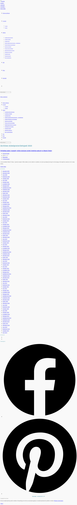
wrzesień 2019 (6, 320)
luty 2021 (5, 289)
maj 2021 (5, 283)
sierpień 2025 (6, 191)
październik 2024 (7, 208)
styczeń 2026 (6, 182)
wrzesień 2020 (6, 298)
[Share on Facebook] (40, 417)
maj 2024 (5, 217)
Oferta (4, 110)
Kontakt (4, 137)
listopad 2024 (6, 206)
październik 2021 (7, 274)
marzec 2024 (6, 221)
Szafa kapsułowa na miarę (10, 125)
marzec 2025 (6, 199)
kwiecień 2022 (6, 263)
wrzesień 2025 (6, 189)
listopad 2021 (6, 272)
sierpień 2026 (6, 171)
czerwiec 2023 (6, 237)
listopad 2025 (6, 186)
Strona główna (6, 103)
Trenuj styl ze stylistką (10, 123)
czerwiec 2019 (6, 325)
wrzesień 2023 (6, 232)
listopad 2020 (6, 294)
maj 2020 (5, 305)
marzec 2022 (6, 265)
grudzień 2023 (6, 226)
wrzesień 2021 (6, 276)
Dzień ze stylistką (8, 121)
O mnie (4, 104)
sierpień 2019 (6, 322)
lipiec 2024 (5, 213)
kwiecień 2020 (6, 307)
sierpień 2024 (6, 211)
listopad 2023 (6, 228)
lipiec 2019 (5, 323)
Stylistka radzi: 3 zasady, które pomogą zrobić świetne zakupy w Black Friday (26, 150)
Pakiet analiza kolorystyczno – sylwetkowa (14, 117)
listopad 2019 (6, 316)
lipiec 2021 (5, 279)
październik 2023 (7, 230)
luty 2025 (5, 200)
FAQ (3, 134)
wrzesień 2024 (6, 210)
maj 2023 (5, 239)
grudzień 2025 (6, 184)
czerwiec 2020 (6, 303)
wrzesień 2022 (6, 254)
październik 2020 (7, 296)
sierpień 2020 (6, 300)
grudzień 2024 (6, 204)
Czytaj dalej (3, 167)
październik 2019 (7, 318)
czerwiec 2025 (6, 195)
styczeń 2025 (6, 202)
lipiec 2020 (5, 301)
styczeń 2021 (6, 290)
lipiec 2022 (5, 257)
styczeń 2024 (6, 224)
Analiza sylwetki (8, 114)
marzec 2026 (6, 178)
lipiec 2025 (5, 193)
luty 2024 (5, 222)
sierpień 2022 (6, 255)
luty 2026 (5, 180)
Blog (4, 136)
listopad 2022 (6, 250)
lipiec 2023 (5, 235)
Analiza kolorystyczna (9, 112)
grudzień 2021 (6, 270)
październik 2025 (7, 188)
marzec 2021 (6, 287)
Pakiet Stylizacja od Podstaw (11, 119)
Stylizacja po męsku (9, 127)
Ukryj (2, 503)
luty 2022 (5, 267)
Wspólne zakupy (8, 130)
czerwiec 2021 (6, 281)
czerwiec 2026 (6, 173)
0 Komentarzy (6, 159)
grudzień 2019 (6, 314)
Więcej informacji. (58, 501)
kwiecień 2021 (6, 285)
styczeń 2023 (6, 246)
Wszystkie (5, 157)
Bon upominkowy (9, 132)
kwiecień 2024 (6, 219)
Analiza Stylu (8, 116)
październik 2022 (7, 252)
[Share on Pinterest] (40, 494)
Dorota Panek (6, 153)
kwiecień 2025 (6, 197)
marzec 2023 (6, 243)
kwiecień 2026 (6, 177)
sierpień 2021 (6, 278)
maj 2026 (5, 175)
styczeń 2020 (6, 312)
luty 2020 (5, 311)
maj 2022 (5, 261)
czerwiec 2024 (6, 215)
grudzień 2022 (6, 248)
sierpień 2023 (6, 234)
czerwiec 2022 (6, 259)
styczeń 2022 (6, 268)
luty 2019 (5, 333)
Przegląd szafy (8, 128)
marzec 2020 (6, 309)
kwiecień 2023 (6, 241)
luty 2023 (5, 245)
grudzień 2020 (6, 292)
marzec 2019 (6, 331)
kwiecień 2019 (6, 329)
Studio (6, 108)
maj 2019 (5, 327)
